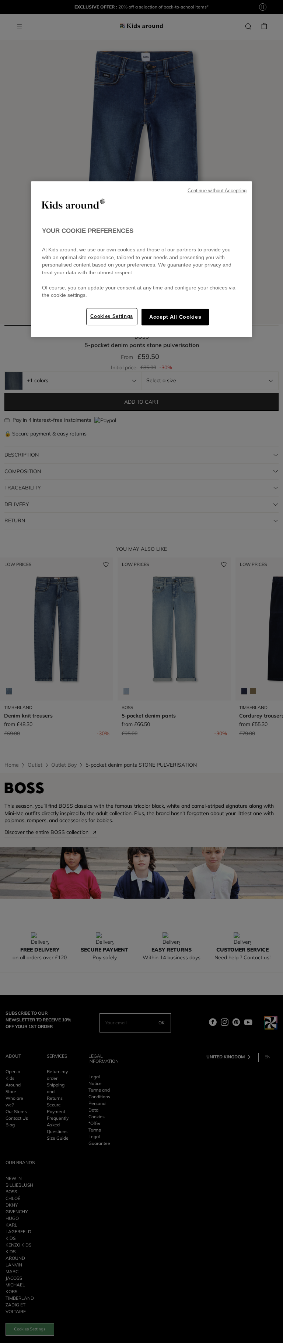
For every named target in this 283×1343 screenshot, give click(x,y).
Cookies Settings (111, 316)
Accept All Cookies (175, 317)
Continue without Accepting (217, 190)
